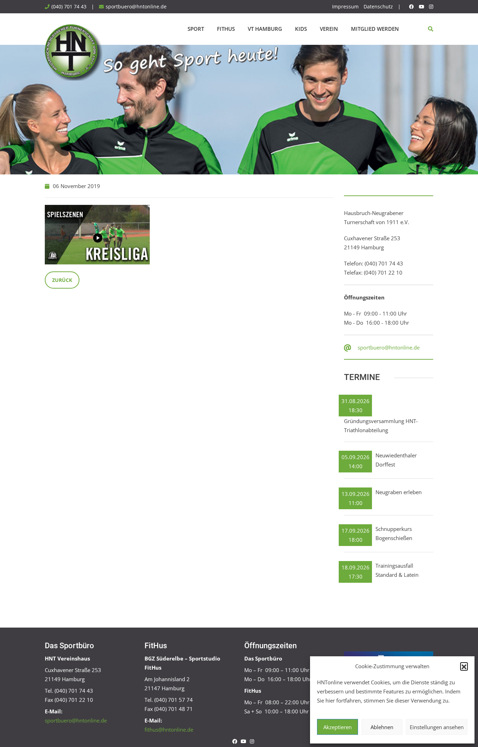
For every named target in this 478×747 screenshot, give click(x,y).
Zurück (62, 280)
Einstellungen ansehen (437, 727)
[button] (464, 666)
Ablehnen (382, 727)
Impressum (345, 7)
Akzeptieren (337, 727)
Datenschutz (378, 7)
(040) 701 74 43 (68, 7)
